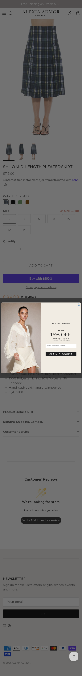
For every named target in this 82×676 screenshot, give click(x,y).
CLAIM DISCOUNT (60, 354)
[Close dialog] (79, 305)
